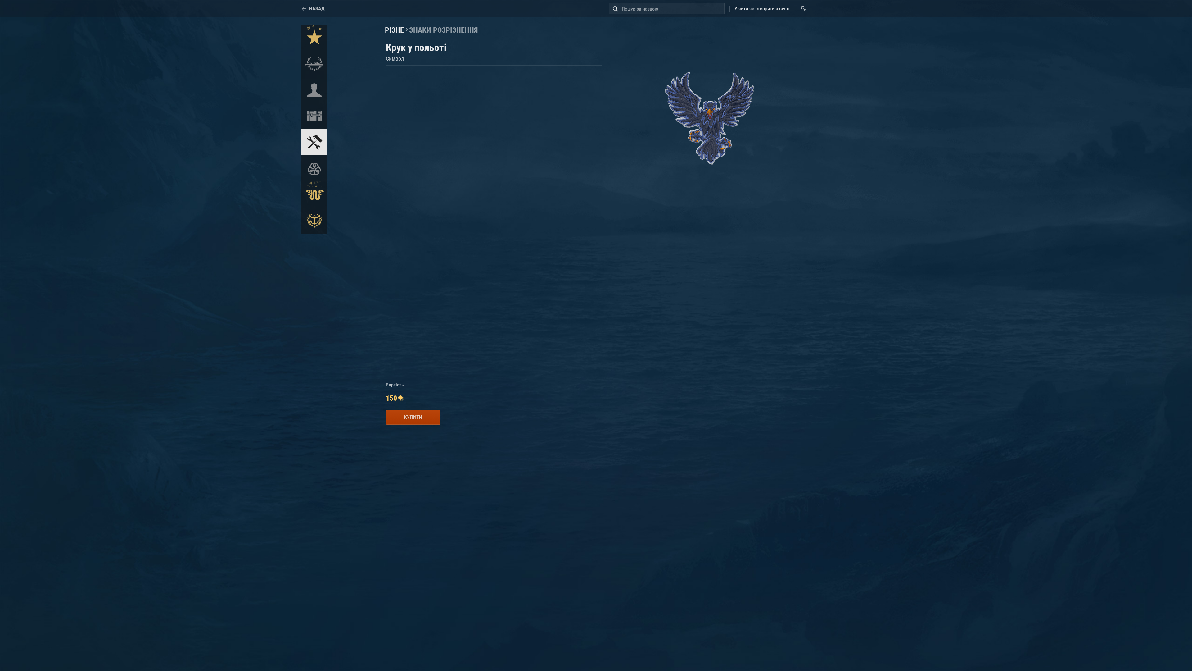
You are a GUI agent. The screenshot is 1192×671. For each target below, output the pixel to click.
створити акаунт (773, 8)
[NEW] (314, 38)
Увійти (741, 8)
